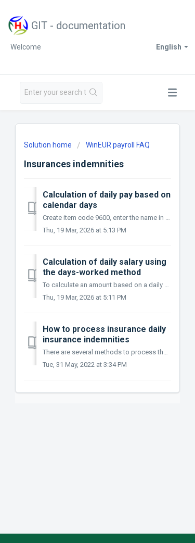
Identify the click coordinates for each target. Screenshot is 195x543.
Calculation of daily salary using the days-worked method (104, 267)
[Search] (94, 92)
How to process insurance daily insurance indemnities (104, 334)
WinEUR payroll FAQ (118, 145)
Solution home (48, 145)
